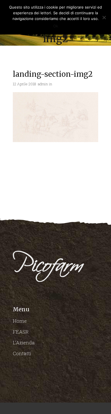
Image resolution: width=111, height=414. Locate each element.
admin (43, 83)
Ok (55, 26)
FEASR (21, 331)
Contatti (22, 353)
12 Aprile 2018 (24, 83)
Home (20, 321)
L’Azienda (24, 342)
